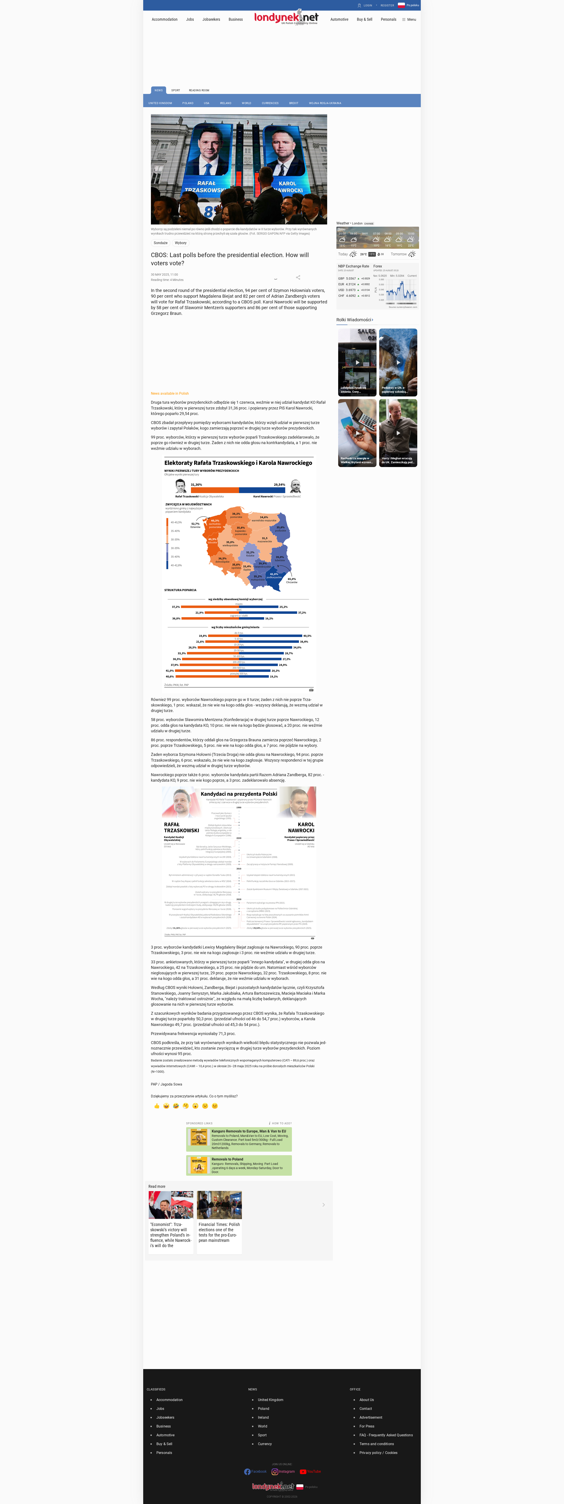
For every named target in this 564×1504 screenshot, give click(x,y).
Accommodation (165, 19)
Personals (388, 19)
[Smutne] (205, 1105)
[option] (196, 1400)
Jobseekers (211, 19)
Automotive (339, 19)
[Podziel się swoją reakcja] (275, 277)
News (252, 1389)
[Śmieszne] (176, 1105)
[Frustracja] (215, 1105)
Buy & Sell (364, 19)
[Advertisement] (282, 45)
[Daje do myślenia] (186, 1105)
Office (355, 1389)
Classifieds (156, 1389)
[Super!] (166, 1105)
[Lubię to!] (156, 1105)
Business (236, 19)
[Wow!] (195, 1105)
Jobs (190, 19)
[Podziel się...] (298, 277)
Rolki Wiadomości (353, 319)
